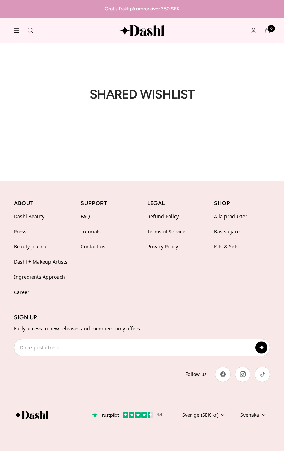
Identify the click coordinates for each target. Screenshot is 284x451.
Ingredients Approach (39, 277)
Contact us (93, 246)
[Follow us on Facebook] (223, 374)
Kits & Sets (226, 246)
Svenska (249, 415)
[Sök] (30, 30)
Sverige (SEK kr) (200, 415)
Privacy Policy (162, 246)
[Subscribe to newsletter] (261, 347)
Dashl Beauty (29, 216)
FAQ (85, 216)
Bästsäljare (227, 231)
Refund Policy (163, 216)
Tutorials (91, 231)
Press (20, 231)
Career (21, 292)
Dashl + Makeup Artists (41, 261)
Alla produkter (230, 216)
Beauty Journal (31, 246)
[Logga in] (253, 30)
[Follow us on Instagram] (242, 374)
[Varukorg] (267, 30)
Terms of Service (166, 231)
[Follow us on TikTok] (262, 374)
